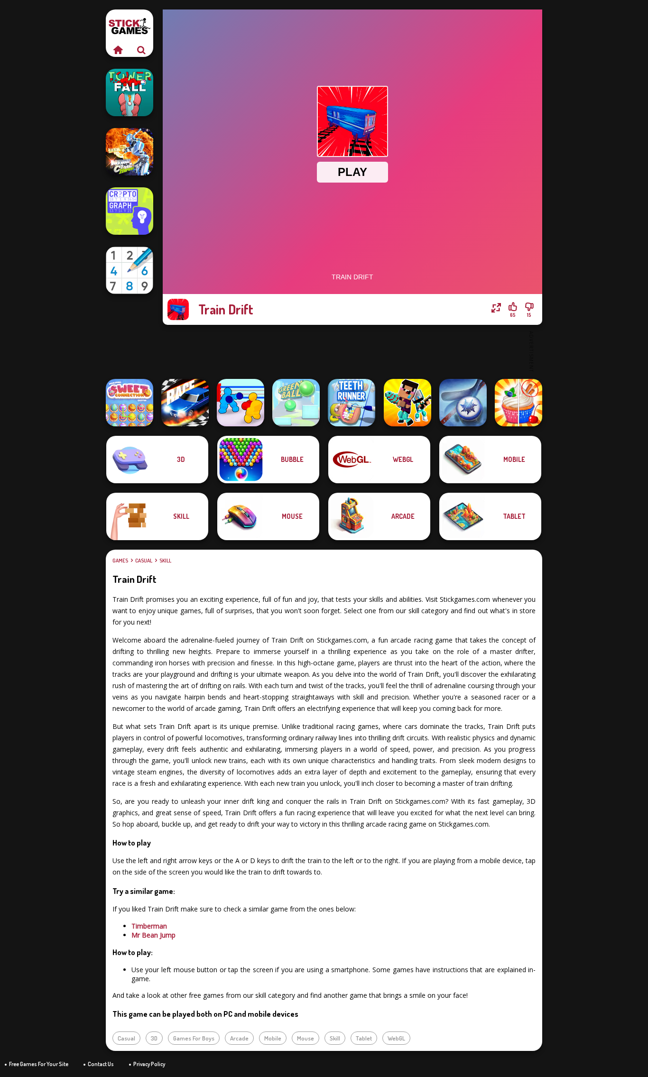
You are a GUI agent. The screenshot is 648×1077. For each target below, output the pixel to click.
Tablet (364, 1038)
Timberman (149, 925)
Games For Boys (193, 1038)
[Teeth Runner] (351, 402)
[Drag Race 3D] (185, 402)
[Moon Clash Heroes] (129, 151)
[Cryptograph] (129, 211)
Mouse (305, 1038)
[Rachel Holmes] (518, 402)
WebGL (396, 1038)
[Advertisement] (352, 351)
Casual (143, 560)
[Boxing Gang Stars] (240, 402)
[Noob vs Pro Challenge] (407, 402)
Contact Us (101, 1064)
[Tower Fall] (129, 92)
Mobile (272, 1038)
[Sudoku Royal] (129, 270)
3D (154, 1038)
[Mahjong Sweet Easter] (129, 402)
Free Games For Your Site (38, 1064)
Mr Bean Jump (153, 934)
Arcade (239, 1038)
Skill (165, 560)
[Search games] (141, 50)
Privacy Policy (149, 1064)
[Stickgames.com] (118, 50)
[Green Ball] (296, 402)
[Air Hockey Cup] (463, 402)
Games (120, 560)
